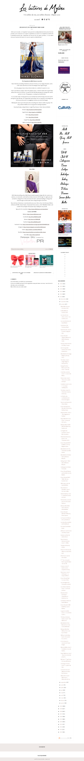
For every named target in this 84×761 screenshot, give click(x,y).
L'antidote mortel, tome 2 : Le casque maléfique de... (66, 386)
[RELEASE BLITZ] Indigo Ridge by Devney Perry (66, 355)
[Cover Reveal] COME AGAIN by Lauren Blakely (66, 606)
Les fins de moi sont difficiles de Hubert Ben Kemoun (65, 671)
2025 (61, 286)
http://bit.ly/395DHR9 (35, 120)
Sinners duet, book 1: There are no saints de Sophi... (65, 380)
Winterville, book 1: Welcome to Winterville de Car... (66, 677)
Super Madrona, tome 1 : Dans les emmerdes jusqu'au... (66, 655)
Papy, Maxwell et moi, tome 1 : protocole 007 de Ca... (66, 420)
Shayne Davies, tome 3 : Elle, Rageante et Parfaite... (66, 414)
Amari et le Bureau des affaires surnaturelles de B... (66, 551)
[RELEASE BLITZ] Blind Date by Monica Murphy (66, 456)
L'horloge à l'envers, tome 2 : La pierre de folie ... (66, 665)
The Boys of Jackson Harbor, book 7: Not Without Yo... (66, 619)
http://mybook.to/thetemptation (34, 109)
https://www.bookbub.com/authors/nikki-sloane (34, 232)
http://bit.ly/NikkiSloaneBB (34, 216)
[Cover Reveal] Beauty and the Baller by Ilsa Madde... (66, 473)
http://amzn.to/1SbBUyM (34, 219)
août (62, 685)
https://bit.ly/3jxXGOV (34, 234)
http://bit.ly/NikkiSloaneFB (34, 222)
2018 (61, 711)
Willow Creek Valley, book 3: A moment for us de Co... (65, 637)
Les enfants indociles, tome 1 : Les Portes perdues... (65, 588)
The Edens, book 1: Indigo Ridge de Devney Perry (65, 361)
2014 (61, 721)
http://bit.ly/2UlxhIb (33, 117)
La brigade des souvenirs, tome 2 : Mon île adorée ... (65, 432)
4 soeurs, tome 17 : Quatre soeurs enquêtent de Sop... (65, 568)
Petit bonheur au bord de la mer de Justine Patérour (66, 501)
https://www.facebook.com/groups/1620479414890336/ (36, 224)
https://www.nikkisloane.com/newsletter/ (38, 209)
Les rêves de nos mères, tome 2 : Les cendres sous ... (66, 317)
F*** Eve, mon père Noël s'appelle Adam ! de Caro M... (66, 562)
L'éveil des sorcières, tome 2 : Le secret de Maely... (66, 374)
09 (64, 256)
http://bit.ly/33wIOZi (33, 114)
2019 (61, 708)
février (62, 700)
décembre (63, 299)
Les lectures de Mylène (42, 8)
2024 (61, 289)
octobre (63, 304)
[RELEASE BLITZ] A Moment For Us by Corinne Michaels (65, 625)
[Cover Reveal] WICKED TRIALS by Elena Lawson (66, 513)
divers (32, 29)
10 (64, 258)
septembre (63, 682)
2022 (61, 294)
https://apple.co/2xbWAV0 (35, 112)
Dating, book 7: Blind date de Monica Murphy (65, 462)
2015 (61, 719)
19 (64, 274)
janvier (62, 703)
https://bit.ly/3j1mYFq (36, 122)
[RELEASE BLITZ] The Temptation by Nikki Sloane (66, 450)
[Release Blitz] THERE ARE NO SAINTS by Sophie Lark (66, 426)
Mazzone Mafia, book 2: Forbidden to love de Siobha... (66, 649)
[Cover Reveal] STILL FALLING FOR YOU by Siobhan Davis (66, 408)
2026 (61, 283)
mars (62, 698)
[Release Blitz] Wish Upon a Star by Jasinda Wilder (65, 507)
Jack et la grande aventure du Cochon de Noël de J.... (66, 349)
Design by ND (47, 759)
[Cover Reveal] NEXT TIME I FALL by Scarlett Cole (65, 479)
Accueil (37, 19)
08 (64, 254)
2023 (61, 291)
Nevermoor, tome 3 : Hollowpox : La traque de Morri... (65, 574)
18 (64, 272)
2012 (61, 727)
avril (62, 695)
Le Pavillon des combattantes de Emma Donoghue (65, 398)
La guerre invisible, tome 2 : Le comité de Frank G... (66, 613)
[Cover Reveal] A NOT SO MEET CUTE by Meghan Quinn (66, 444)
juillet (62, 687)
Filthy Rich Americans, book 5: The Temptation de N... (66, 438)
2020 (61, 706)
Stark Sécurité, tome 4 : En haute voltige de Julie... (66, 331)
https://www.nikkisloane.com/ (34, 214)
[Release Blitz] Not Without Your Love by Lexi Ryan (65, 631)
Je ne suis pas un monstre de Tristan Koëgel (65, 643)
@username (43, 755)
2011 (61, 729)
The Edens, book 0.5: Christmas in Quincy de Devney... (66, 392)
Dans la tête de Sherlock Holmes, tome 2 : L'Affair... (65, 541)
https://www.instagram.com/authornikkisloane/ (34, 227)
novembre (63, 301)
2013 (61, 724)
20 (64, 276)
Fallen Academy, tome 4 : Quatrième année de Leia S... (66, 495)
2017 (61, 714)
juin (62, 690)
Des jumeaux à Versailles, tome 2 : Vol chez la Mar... (65, 489)
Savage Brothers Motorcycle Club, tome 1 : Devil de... (65, 367)
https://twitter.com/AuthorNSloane (33, 229)
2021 (61, 296)
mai (62, 692)
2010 (61, 732)
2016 (61, 716)
